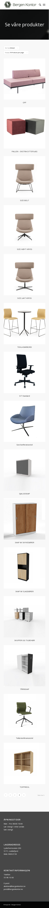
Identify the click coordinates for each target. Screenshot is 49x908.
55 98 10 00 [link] (9, 877)
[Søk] (39, 4)
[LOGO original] (20, 4)
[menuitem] (39, 4)
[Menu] (44, 5)
